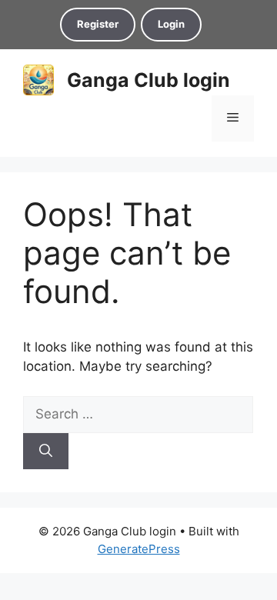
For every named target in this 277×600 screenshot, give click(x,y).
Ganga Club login (148, 80)
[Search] (45, 451)
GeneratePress (139, 549)
